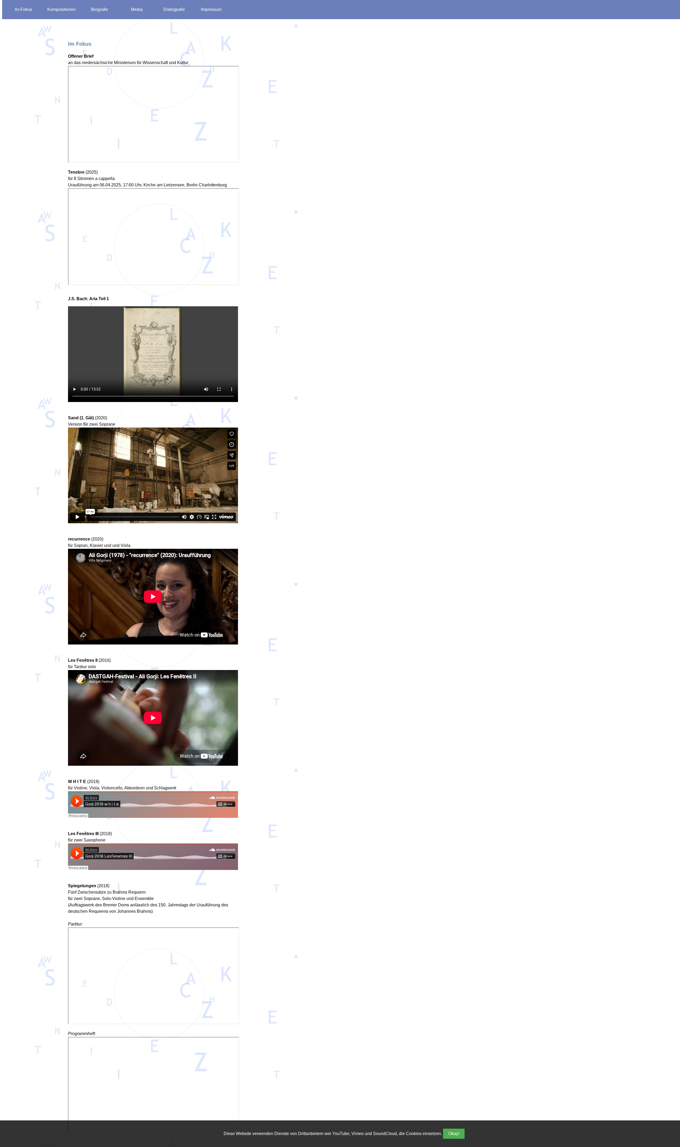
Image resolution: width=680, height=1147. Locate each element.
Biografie (99, 9)
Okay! (453, 1133)
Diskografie (174, 9)
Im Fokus (23, 9)
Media (137, 9)
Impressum (211, 9)
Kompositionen (61, 9)
